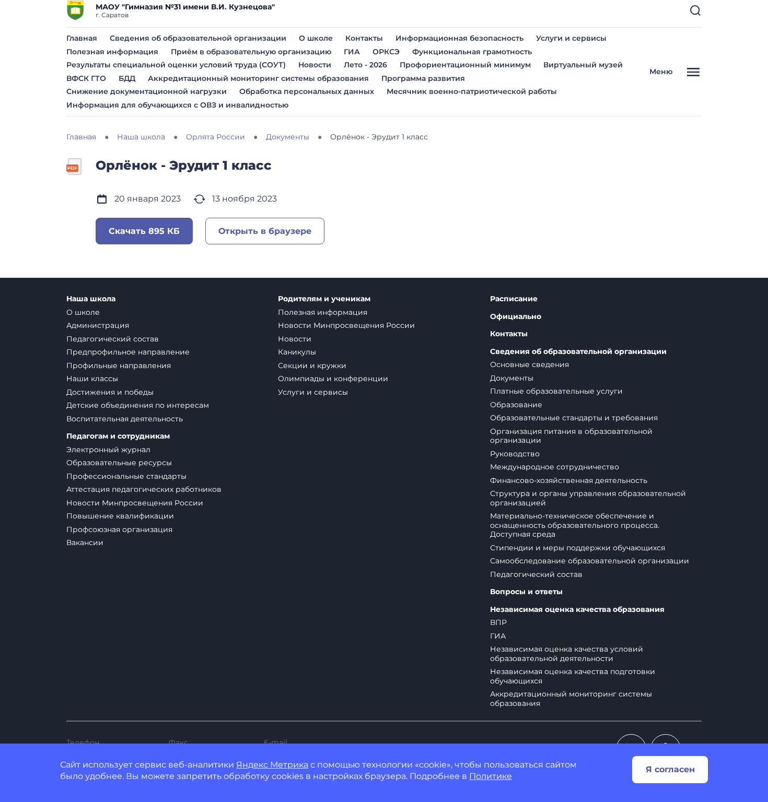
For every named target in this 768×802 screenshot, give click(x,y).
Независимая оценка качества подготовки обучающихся (572, 676)
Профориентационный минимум (465, 64)
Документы (511, 378)
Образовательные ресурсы (119, 462)
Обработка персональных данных (306, 91)
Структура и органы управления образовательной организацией (588, 498)
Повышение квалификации (120, 516)
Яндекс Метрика (272, 765)
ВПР (498, 622)
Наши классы (92, 378)
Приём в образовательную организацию (251, 51)
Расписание (514, 298)
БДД (127, 78)
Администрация (97, 325)
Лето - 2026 (365, 64)
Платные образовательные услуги (556, 391)
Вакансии (84, 542)
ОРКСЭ (386, 51)
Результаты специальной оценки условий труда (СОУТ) (176, 64)
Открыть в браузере (264, 231)
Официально (515, 316)
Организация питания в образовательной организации (571, 436)
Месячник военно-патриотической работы (472, 91)
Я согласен (670, 769)
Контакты (364, 38)
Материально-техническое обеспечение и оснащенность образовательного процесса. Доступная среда (574, 525)
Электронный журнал (108, 449)
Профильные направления (118, 365)
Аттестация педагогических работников (144, 489)
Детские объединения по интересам (137, 405)
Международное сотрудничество (554, 466)
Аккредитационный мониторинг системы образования (258, 78)
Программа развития (423, 78)
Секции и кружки (312, 365)
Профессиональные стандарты (126, 476)
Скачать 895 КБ (144, 231)
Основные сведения (529, 364)
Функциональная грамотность (472, 51)
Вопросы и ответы (526, 591)
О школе (316, 38)
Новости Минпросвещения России (134, 503)
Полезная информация (112, 51)
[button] (695, 10)
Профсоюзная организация (119, 529)
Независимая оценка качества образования (577, 609)
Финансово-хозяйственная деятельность (568, 480)
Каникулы (297, 352)
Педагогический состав (112, 339)
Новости (314, 64)
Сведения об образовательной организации (198, 38)
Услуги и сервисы (571, 38)
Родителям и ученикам (324, 298)
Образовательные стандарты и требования (574, 417)
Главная (81, 38)
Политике (490, 776)
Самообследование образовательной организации (589, 560)
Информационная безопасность (459, 38)
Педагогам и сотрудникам (118, 436)
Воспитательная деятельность (124, 418)
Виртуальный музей (583, 64)
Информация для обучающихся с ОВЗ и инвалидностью (177, 105)
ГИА (352, 51)
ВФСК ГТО (86, 78)
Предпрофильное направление (128, 352)
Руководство (515, 453)
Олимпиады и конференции (333, 378)
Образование (516, 404)
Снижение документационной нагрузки (146, 91)
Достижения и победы (110, 392)
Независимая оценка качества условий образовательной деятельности (566, 653)
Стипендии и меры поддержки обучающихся (577, 547)
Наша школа (90, 298)
